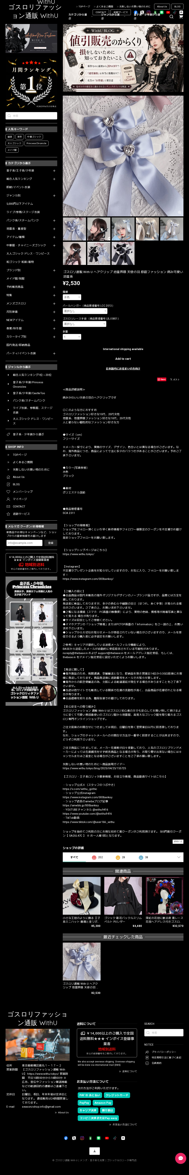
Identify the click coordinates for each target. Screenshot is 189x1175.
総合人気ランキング (19, 179)
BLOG (177, 6)
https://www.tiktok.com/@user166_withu (89, 822)
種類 (65, 291)
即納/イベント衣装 (18, 187)
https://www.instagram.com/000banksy (87, 797)
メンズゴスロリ (16, 303)
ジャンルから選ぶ (110, 16)
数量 (65, 331)
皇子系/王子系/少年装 (20, 170)
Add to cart (123, 359)
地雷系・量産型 (16, 228)
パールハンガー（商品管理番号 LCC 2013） (89, 305)
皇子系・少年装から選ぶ (147, 16)
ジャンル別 (13, 195)
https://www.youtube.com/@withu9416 (87, 813)
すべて (74, 857)
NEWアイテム (15, 320)
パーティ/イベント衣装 (21, 353)
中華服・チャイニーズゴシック (26, 245)
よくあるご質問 (104, 6)
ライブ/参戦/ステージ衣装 (23, 212)
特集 (9, 295)
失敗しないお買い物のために (135, 6)
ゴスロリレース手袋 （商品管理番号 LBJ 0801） (91, 318)
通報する (178, 841)
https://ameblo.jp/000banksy (81, 805)
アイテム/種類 (15, 237)
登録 (50, 542)
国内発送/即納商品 (18, 345)
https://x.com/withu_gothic (80, 789)
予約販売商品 (14, 287)
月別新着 (12, 311)
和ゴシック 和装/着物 (20, 262)
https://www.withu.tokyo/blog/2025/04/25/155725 (94, 768)
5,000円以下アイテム (19, 203)
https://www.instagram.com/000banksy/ (88, 579)
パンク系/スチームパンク (22, 220)
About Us (162, 6)
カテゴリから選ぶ (77, 16)
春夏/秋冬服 (14, 328)
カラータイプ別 (16, 336)
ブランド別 (13, 270)
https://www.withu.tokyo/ (78, 554)
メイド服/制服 (15, 278)
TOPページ (84, 6)
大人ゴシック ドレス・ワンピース (28, 253)
